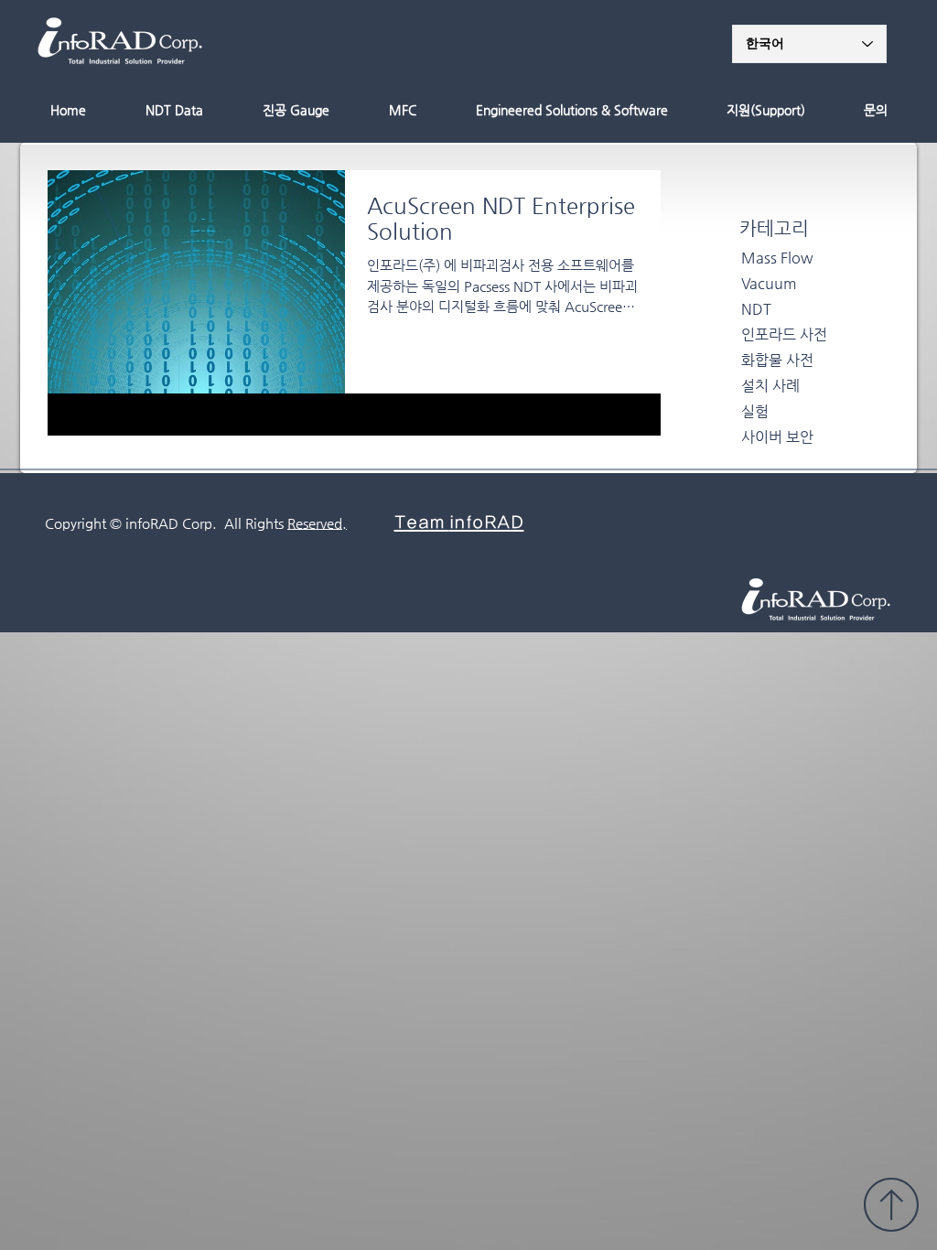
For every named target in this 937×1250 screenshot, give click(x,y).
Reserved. (317, 523)
